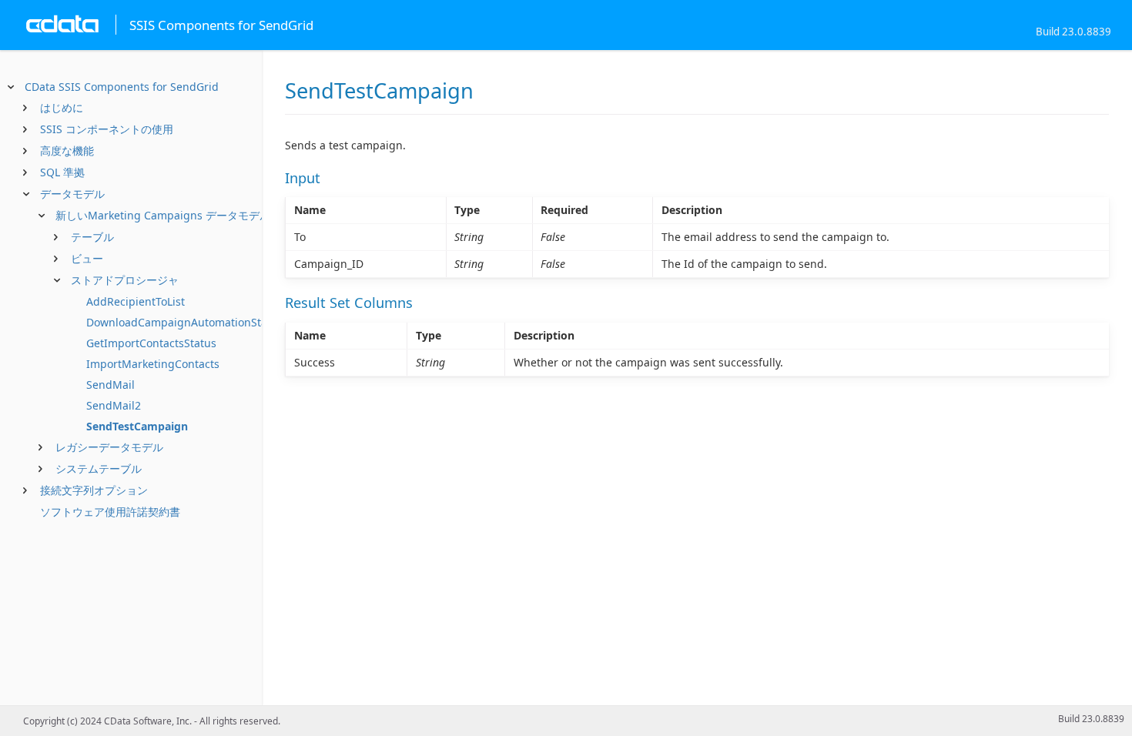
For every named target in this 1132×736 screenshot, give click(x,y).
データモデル (72, 193)
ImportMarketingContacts (152, 363)
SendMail (110, 384)
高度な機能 (67, 150)
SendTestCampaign (137, 426)
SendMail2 (113, 405)
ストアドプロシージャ (125, 280)
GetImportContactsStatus (151, 343)
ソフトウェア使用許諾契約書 (110, 511)
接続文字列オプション (94, 490)
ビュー (87, 258)
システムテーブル (98, 468)
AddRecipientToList (135, 301)
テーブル (92, 236)
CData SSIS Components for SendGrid (122, 86)
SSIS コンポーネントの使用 (106, 129)
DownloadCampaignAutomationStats (181, 322)
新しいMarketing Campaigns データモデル (162, 215)
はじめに (61, 107)
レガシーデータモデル (109, 447)
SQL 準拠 (62, 172)
